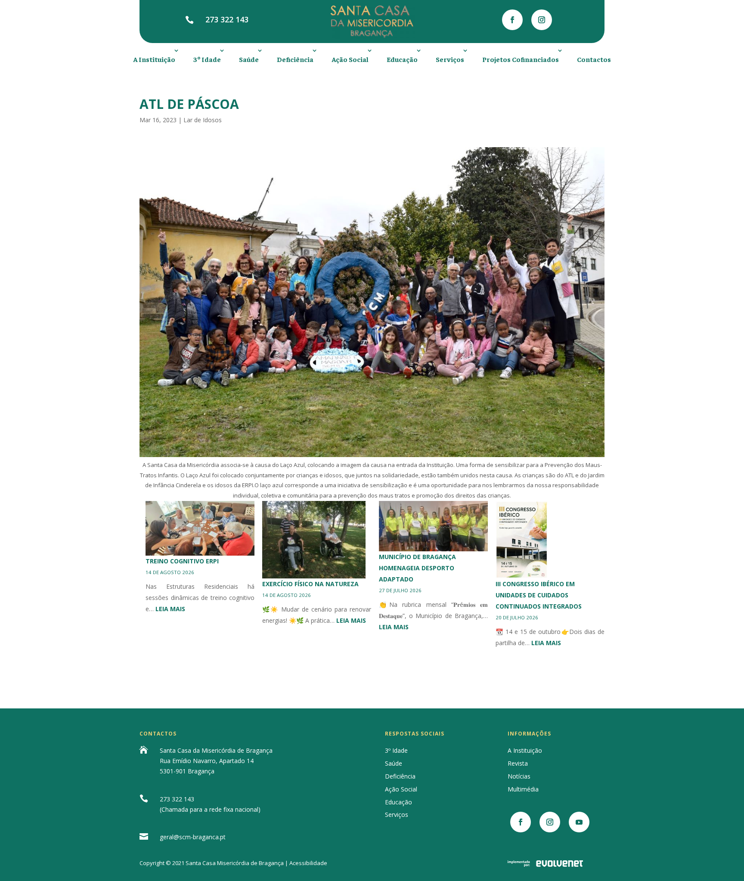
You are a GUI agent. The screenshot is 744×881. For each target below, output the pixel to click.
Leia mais (170, 609)
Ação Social (350, 59)
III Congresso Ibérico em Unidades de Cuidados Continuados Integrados (539, 595)
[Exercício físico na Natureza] (314, 539)
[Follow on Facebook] (512, 19)
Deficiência (295, 59)
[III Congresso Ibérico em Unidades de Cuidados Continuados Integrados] (522, 539)
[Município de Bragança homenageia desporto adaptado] (433, 526)
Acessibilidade (308, 863)
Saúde (249, 59)
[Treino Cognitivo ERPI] (200, 528)
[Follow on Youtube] (579, 822)
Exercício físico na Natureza (310, 584)
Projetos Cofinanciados (520, 59)
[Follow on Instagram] (541, 19)
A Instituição (154, 59)
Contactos (594, 59)
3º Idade (207, 59)
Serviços (450, 59)
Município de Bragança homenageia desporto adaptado (417, 568)
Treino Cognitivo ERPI (182, 561)
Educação (402, 59)
